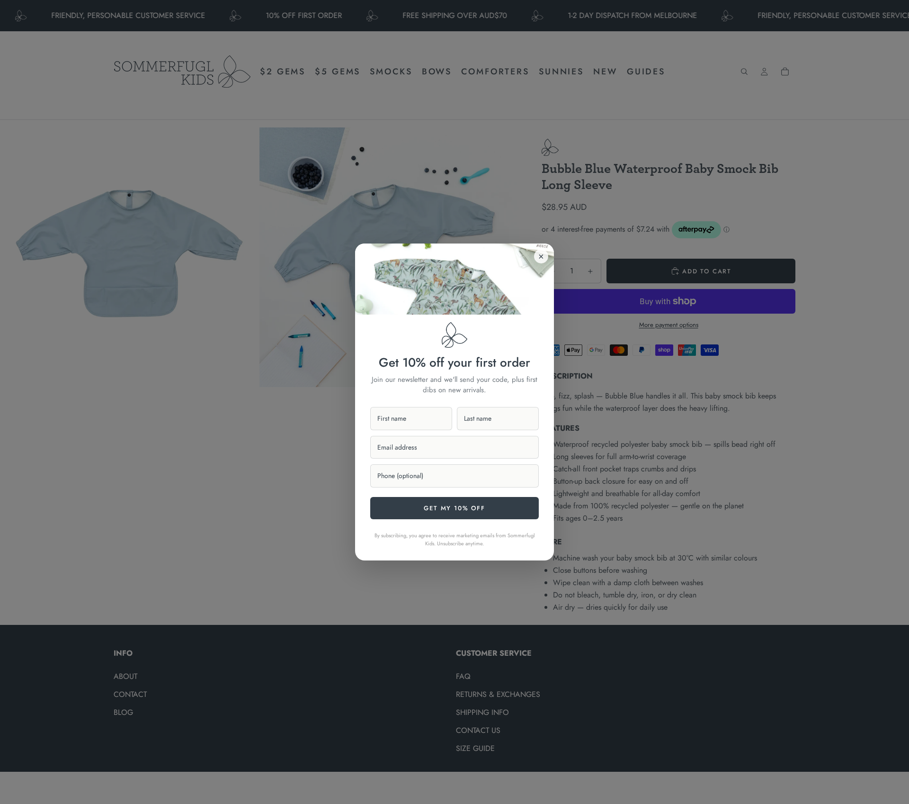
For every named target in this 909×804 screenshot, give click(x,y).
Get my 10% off (454, 508)
